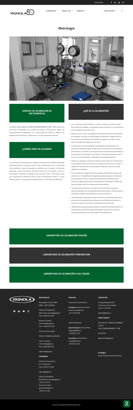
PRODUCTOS (66, 11)
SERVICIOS (80, 11)
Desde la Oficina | (104, 355)
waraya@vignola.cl (54, 313)
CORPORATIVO (51, 11)
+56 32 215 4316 (44, 382)
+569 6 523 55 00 (48, 326)
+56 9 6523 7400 (74, 344)
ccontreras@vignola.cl (46, 344)
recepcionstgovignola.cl (76, 310)
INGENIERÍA (94, 11)
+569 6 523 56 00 (48, 316)
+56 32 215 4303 (44, 391)
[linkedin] (115, 2)
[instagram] (123, 2)
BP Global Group (75, 405)
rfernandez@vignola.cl (46, 323)
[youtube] (119, 2)
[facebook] (111, 2)
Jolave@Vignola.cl (74, 341)
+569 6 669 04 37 (48, 346)
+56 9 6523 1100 (74, 333)
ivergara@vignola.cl (75, 330)
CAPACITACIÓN (109, 11)
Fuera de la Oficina (116, 355)
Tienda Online (98, 2)
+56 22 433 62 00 (74, 313)
